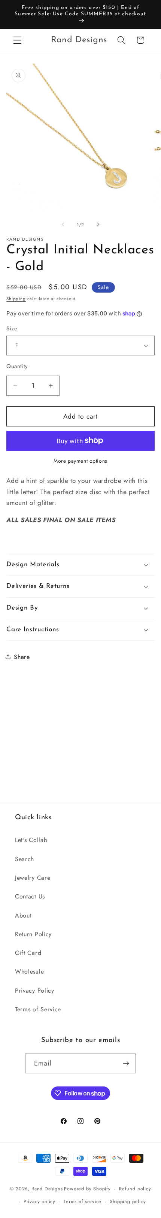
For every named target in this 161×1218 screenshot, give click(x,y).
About (23, 915)
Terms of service (82, 1201)
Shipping (15, 299)
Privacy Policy (34, 990)
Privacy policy (39, 1201)
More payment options (80, 461)
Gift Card (28, 953)
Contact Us (30, 896)
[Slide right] (98, 224)
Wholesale (29, 971)
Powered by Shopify (87, 1188)
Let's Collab (31, 840)
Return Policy (33, 934)
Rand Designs (47, 1188)
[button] (17, 40)
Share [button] (22, 657)
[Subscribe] (126, 1064)
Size (11, 329)
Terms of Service (38, 1009)
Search (24, 859)
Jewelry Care (32, 877)
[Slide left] (63, 224)
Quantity (17, 366)
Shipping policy (128, 1201)
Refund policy (135, 1188)
